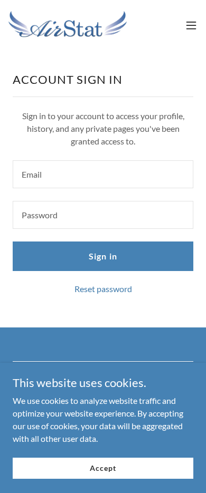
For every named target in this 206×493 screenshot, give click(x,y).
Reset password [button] (103, 289)
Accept (103, 467)
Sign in (103, 256)
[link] (67, 25)
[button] (191, 25)
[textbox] (103, 174)
